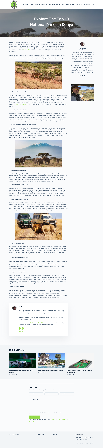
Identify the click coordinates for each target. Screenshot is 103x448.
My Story (87, 4)
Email (47, 394)
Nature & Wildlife (41, 4)
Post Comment (34, 417)
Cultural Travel (28, 4)
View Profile (82, 49)
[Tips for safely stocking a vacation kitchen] (51, 360)
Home (56, 29)
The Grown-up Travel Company (39, 323)
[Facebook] (80, 75)
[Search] (93, 4)
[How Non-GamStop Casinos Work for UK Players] (22, 360)
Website (63, 394)
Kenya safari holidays (22, 104)
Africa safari (26, 49)
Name (32, 394)
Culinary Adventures (56, 4)
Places (78, 4)
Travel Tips (70, 4)
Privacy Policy (40, 434)
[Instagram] (56, 434)
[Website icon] (23, 328)
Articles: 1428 (22, 331)
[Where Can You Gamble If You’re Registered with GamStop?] (80, 360)
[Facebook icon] (20, 328)
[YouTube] (84, 75)
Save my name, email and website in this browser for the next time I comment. (49, 412)
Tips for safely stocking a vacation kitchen (50, 370)
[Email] (82, 75)
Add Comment (34, 399)
